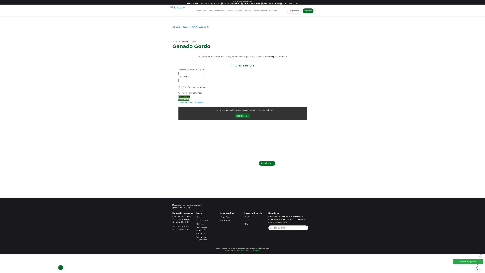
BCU (246, 224)
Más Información (260, 11)
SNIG (246, 220)
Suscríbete (266, 163)
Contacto (273, 11)
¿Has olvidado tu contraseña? (191, 102)
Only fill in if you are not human (192, 87)
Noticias (238, 11)
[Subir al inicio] (60, 267)
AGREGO (257, 251)
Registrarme (183, 100)
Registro (200, 224)
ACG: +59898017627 (181, 229)
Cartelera (247, 11)
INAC (246, 217)
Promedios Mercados (216, 11)
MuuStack (240, 251)
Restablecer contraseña (201, 228)
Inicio (174, 42)
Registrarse (294, 11)
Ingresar (308, 11)
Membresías (201, 11)
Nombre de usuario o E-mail (191, 70)
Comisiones (225, 220)
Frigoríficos (225, 217)
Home (199, 217)
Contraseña (183, 76)
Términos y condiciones (201, 238)
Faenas (230, 11)
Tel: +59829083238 (180, 227)
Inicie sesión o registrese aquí (246, 179)
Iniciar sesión (202, 220)
